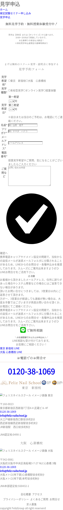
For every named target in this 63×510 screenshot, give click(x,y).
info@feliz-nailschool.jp (13, 415)
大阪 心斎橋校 (37, 80)
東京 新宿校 (18, 80)
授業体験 (51, 90)
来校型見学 (16, 90)
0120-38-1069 (31, 371)
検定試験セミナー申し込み (15, 13)
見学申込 (5, 17)
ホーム (4, 9)
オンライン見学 (34, 90)
